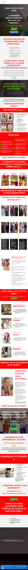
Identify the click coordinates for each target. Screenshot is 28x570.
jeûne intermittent (22, 540)
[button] (14, 32)
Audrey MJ (4, 561)
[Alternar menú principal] (26, 2)
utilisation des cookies (14, 566)
